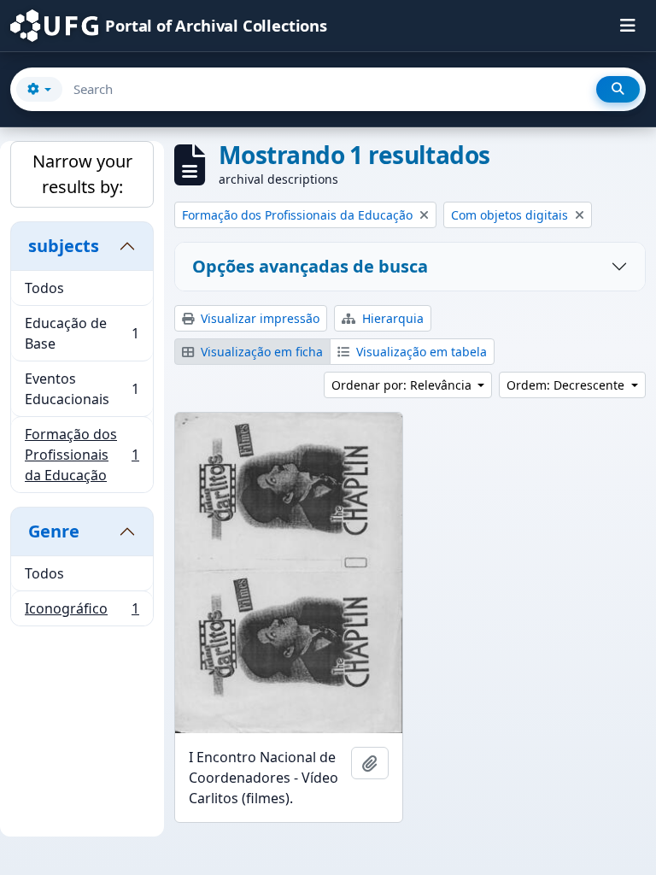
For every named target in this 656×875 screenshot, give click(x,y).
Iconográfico (81, 612)
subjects (63, 245)
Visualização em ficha (260, 352)
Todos (44, 288)
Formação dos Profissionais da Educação (81, 454)
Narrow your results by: (82, 174)
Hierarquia (391, 318)
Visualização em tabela (420, 352)
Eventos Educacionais (81, 388)
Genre (53, 531)
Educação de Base (81, 333)
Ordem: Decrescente (567, 385)
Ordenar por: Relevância (403, 385)
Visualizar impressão (258, 318)
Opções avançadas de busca (310, 266)
